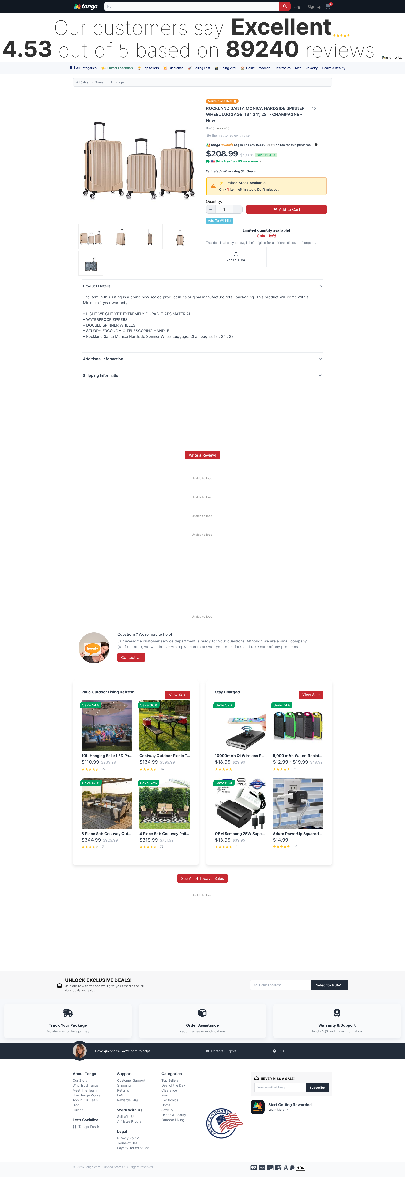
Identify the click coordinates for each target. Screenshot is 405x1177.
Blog (76, 1105)
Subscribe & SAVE (329, 985)
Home (247, 68)
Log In (298, 6)
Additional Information (103, 358)
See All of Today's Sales (202, 878)
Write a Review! (202, 455)
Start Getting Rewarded (290, 1104)
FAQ (281, 1051)
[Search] (285, 6)
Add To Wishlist (219, 221)
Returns (123, 1090)
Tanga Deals (89, 1126)
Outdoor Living (172, 1120)
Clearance (173, 68)
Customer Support (131, 1080)
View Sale (177, 694)
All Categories (86, 68)
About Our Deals (85, 1100)
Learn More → (278, 1109)
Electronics (282, 68)
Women (264, 68)
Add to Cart (289, 209)
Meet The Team (85, 1090)
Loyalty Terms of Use (133, 1148)
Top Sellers (148, 68)
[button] (316, 145)
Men (298, 68)
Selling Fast (199, 68)
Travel (99, 82)
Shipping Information (102, 375)
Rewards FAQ (127, 1100)
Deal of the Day (173, 1085)
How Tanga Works (86, 1095)
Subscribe (317, 1087)
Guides (78, 1110)
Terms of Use (127, 1143)
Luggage (117, 82)
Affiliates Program (130, 1121)
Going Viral (225, 68)
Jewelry (312, 68)
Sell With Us (126, 1116)
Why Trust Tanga (86, 1085)
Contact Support (223, 1051)
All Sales (82, 82)
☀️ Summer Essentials (117, 68)
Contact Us (131, 657)
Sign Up (315, 6)
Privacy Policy (128, 1138)
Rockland (222, 128)
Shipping (124, 1085)
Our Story (80, 1080)
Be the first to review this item (229, 135)
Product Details (97, 286)
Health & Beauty (333, 68)
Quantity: (214, 201)
